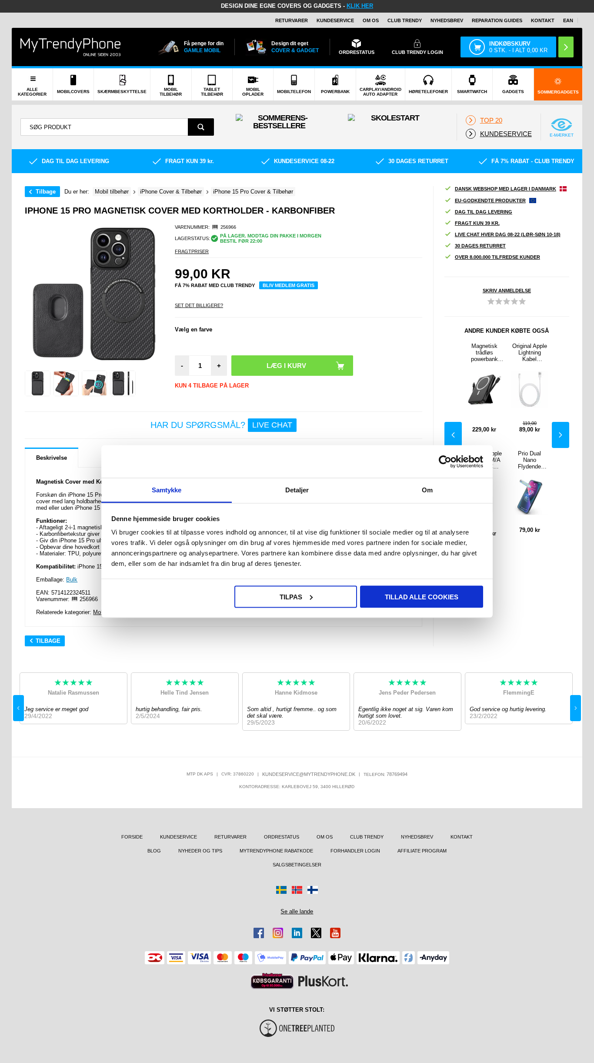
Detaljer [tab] (297, 490)
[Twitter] (316, 933)
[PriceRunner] (272, 981)
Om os (371, 20)
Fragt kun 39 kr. (477, 223)
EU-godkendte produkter (490, 200)
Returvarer (291, 20)
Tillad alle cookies (421, 596)
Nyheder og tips (200, 850)
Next (560, 435)
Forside (132, 836)
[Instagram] (278, 933)
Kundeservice (335, 20)
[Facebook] (259, 933)
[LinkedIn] (297, 933)
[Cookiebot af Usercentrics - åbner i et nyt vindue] (445, 461)
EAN (568, 20)
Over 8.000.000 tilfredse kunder (497, 257)
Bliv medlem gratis (288, 285)
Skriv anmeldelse (507, 290)
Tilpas (291, 596)
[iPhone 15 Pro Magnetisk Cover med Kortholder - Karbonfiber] (37, 383)
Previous (453, 435)
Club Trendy (404, 20)
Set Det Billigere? (199, 305)
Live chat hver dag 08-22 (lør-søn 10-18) (508, 234)
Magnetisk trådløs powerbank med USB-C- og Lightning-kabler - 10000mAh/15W (484, 352)
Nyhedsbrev (446, 20)
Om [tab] (427, 490)
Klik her (360, 6)
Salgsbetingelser (297, 864)
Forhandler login (355, 850)
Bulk (71, 579)
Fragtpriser (192, 251)
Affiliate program (422, 850)
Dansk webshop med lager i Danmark (505, 188)
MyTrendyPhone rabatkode (276, 850)
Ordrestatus (281, 836)
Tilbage (46, 191)
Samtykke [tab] (167, 490)
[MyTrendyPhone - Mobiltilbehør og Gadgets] (70, 47)
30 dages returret (480, 245)
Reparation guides (497, 20)
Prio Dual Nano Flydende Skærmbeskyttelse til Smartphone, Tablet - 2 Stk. (529, 460)
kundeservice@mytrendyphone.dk (308, 774)
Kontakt (542, 20)
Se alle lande (296, 911)
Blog (154, 850)
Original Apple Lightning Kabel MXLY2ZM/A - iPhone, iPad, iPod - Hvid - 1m (529, 352)
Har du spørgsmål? (221, 425)
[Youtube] (335, 933)
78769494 (397, 774)
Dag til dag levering (483, 211)
